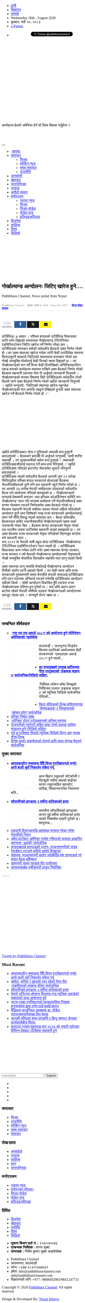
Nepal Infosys (49, 1299)
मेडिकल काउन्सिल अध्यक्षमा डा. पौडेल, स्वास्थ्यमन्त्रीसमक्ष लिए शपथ (36, 1012)
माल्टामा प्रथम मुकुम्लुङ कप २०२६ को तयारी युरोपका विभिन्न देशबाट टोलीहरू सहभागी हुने (45, 1029)
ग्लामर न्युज (27, 200)
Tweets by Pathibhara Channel (24, 956)
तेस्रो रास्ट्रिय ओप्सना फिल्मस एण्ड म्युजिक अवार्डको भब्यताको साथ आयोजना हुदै (45, 996)
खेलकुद (16, 180)
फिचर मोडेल (28, 209)
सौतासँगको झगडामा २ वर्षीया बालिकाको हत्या (40, 801)
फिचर (23, 159)
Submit (51, 1075)
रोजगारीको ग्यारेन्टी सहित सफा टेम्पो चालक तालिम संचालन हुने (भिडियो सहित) (43, 727)
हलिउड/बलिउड (30, 217)
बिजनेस (16, 221)
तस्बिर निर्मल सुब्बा (22, 716)
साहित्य (15, 225)
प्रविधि (15, 1227)
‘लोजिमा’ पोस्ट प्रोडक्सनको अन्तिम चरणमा (38, 721)
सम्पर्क (15, 14)
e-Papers (17, 26)
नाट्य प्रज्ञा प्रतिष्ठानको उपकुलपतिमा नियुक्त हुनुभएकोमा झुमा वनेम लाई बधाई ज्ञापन (40, 1004)
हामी (13, 5)
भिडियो (15, 233)
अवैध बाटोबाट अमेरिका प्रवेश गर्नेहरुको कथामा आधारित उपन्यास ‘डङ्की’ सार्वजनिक (46, 841)
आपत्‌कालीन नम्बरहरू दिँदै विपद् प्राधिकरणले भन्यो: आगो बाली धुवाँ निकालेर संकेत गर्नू (44, 765)
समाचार (16, 155)
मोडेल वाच (26, 213)
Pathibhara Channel (43, 1287)
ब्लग (13, 1164)
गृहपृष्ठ (15, 151)
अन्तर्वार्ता (16, 176)
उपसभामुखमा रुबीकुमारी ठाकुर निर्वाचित (36, 867)
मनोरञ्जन (17, 196)
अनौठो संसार (19, 192)
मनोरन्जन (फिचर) (22, 1189)
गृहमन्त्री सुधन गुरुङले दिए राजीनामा (34, 863)
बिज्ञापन (16, 10)
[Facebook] (20, 324)
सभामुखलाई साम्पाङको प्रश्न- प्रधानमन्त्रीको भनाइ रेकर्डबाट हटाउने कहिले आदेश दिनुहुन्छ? (44, 849)
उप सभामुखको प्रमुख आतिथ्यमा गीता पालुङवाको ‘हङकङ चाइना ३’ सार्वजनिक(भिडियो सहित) (45, 671)
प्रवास (15, 188)
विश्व (14, 229)
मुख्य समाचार (28, 168)
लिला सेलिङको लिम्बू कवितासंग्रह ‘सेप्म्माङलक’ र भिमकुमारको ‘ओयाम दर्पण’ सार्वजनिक (47, 708)
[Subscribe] (46, 324)
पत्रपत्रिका (18, 184)
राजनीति (25, 172)
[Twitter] (33, 324)
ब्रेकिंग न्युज (27, 164)
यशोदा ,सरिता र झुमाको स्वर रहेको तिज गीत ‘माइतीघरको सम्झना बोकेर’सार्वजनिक (39, 984)
